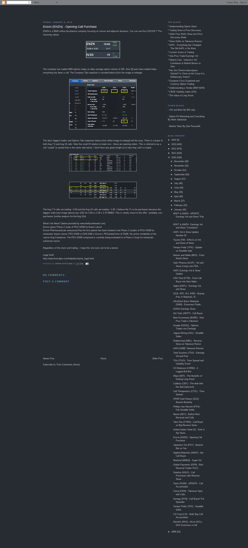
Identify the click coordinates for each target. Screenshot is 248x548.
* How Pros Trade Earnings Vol (183, 56)
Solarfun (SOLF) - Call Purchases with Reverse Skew (186, 475)
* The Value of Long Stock (181, 95)
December (179, 161)
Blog (124, 11)
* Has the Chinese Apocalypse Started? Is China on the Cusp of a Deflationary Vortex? (186, 73)
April (176, 196)
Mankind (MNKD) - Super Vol (187, 460)
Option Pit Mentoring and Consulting (186, 116)
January (178, 209)
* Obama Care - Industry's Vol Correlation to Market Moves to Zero (184, 63)
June (177, 187)
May (176, 192)
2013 (174, 144)
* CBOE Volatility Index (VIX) (182, 91)
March (177, 201)
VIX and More (176, 110)
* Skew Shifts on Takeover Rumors (185, 41)
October (178, 170)
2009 (174, 531)
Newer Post (48, 358)
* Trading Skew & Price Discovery (184, 30)
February (178, 205)
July (176, 183)
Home (103, 358)
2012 (174, 148)
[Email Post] (87, 264)
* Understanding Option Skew (182, 26)
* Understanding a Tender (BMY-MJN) (186, 88)
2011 (174, 153)
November (179, 165)
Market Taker (175, 126)
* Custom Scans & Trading (181, 52)
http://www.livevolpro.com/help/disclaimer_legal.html (68, 258)
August (178, 179)
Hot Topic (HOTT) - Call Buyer (188, 313)
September (179, 174)
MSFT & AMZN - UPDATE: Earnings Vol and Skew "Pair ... (188, 216)
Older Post (157, 358)
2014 (174, 140)
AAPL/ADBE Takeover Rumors (188, 348)
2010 (174, 157)
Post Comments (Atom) (68, 364)
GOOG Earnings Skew (184, 309)
